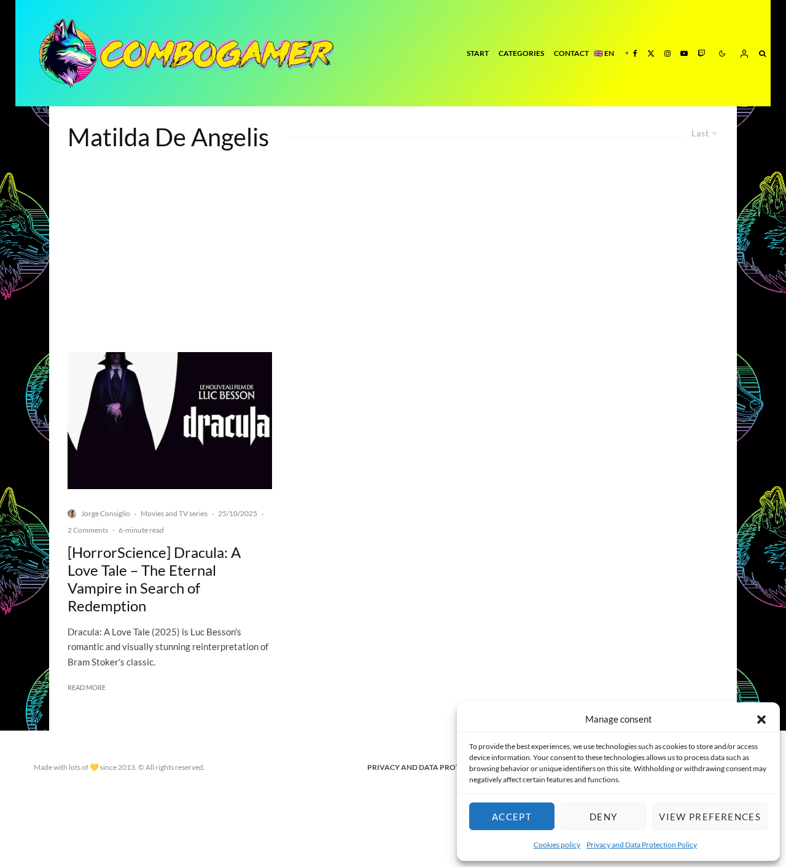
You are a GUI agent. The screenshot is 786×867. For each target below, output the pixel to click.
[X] (651, 53)
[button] (761, 719)
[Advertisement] (393, 260)
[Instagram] (667, 53)
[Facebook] (635, 53)
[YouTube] (684, 53)
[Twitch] (701, 53)
